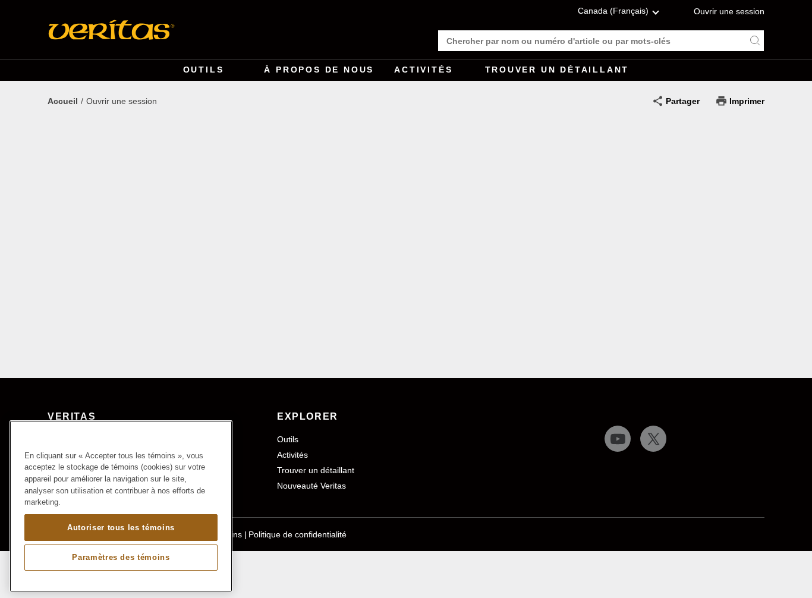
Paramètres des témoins (120, 557)
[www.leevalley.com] (111, 30)
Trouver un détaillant (557, 69)
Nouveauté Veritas (311, 485)
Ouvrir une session (729, 11)
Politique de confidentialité (297, 534)
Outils (203, 69)
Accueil (63, 101)
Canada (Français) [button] (613, 10)
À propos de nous (319, 69)
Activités (423, 69)
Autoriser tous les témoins (121, 527)
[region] (121, 506)
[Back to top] (791, 559)
